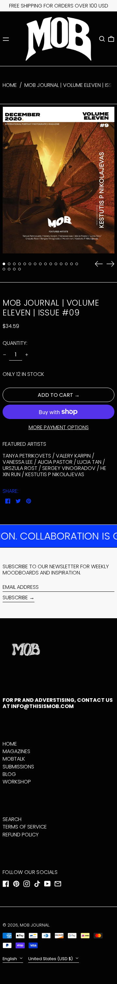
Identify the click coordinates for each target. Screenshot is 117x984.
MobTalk (14, 759)
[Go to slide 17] (9, 269)
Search (12, 819)
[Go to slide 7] (35, 264)
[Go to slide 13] (66, 264)
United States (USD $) (51, 958)
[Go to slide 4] (19, 264)
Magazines (16, 751)
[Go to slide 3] (14, 264)
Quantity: (15, 343)
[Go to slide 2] (9, 264)
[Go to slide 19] (19, 269)
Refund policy (21, 834)
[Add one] (26, 354)
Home (10, 85)
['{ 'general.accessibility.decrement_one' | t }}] (4, 354)
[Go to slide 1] (4, 264)
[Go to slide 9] (45, 264)
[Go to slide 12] (61, 264)
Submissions (18, 766)
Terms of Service (25, 827)
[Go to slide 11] (56, 264)
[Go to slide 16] (4, 269)
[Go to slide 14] (71, 264)
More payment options (59, 427)
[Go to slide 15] (76, 264)
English (10, 958)
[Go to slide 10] (50, 264)
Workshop (17, 781)
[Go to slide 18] (14, 269)
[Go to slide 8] (40, 264)
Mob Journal (34, 925)
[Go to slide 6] (30, 264)
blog (9, 774)
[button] (102, 39)
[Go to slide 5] (24, 264)
